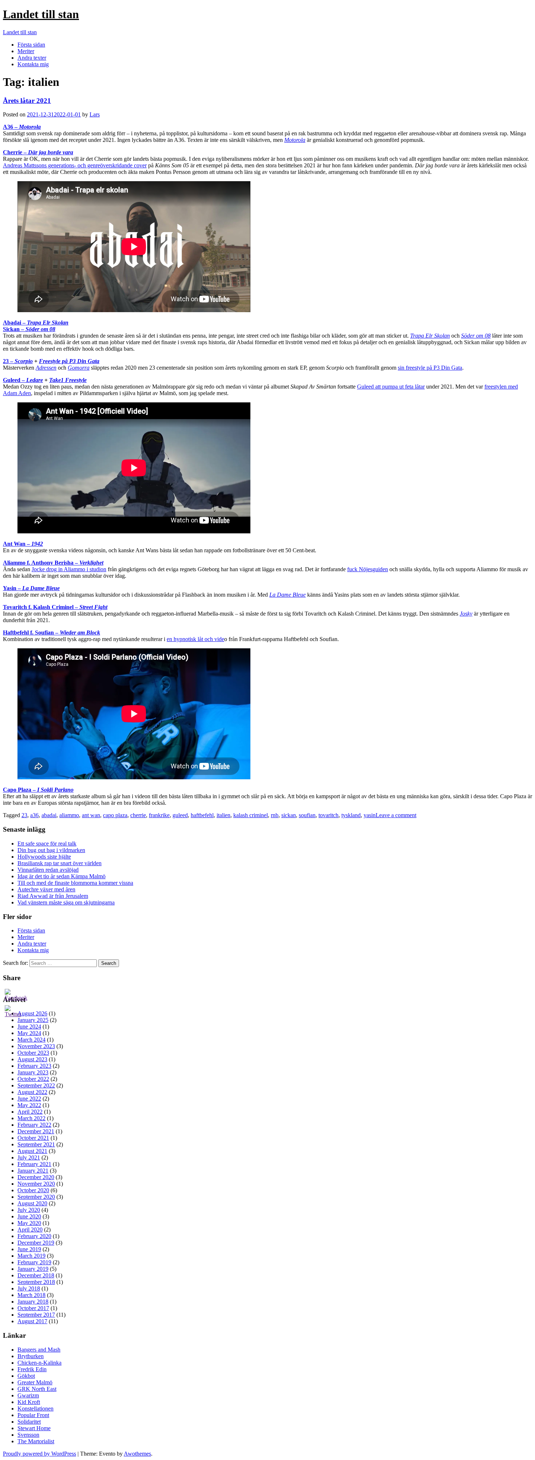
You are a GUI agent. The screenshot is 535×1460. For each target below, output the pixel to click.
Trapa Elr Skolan (430, 336)
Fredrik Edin (32, 1369)
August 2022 (32, 1092)
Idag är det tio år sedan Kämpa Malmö (61, 876)
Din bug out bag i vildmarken (51, 850)
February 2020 (34, 1236)
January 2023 (32, 1072)
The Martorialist (35, 1441)
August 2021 (32, 1151)
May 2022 (29, 1105)
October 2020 (33, 1190)
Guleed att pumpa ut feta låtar (391, 386)
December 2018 (35, 1275)
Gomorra (79, 368)
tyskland (351, 815)
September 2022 (36, 1085)
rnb (274, 815)
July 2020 (28, 1210)
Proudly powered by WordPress (39, 1454)
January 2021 (32, 1170)
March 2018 (31, 1295)
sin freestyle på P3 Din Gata (430, 368)
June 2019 (29, 1249)
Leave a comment (396, 815)
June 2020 (29, 1216)
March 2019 (31, 1256)
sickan (288, 815)
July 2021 (28, 1157)
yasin (370, 815)
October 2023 (33, 1053)
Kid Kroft (28, 1402)
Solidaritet (29, 1422)
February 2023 (34, 1066)
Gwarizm (28, 1395)
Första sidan (31, 44)
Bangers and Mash (38, 1349)
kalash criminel (250, 815)
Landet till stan (41, 14)
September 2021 (36, 1144)
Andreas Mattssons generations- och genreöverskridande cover (75, 165)
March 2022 (31, 1118)
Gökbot (26, 1376)
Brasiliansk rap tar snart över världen (59, 863)
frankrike (159, 815)
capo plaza (115, 815)
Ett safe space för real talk (46, 843)
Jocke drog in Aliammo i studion (69, 569)
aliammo (69, 815)
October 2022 (33, 1079)
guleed (180, 815)
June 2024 (29, 1026)
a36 (34, 815)
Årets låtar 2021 (27, 100)
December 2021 (35, 1131)
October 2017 (33, 1308)
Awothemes (137, 1454)
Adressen (46, 368)
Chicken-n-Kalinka (39, 1363)
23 (24, 815)
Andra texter (31, 58)
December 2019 (35, 1243)
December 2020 (35, 1177)
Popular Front (33, 1415)
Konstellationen (35, 1408)
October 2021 (33, 1138)
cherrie (138, 815)
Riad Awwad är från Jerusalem (52, 896)
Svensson (28, 1435)
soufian (307, 815)
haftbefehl (202, 815)
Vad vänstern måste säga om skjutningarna (66, 902)
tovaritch (328, 815)
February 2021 (34, 1164)
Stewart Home (34, 1428)
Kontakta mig (33, 64)
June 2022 (29, 1098)
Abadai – (35, 322)
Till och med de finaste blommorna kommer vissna (75, 883)
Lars (95, 114)
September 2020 (36, 1197)
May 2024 (29, 1033)
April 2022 (30, 1112)
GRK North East (36, 1389)
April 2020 (30, 1229)
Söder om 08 (476, 336)
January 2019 (32, 1269)
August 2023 (32, 1059)
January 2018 (32, 1301)
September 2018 (36, 1282)
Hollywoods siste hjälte (44, 857)
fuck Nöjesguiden (367, 569)
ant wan (91, 815)
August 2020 (32, 1203)
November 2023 (36, 1046)
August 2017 (32, 1321)
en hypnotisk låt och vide (195, 639)
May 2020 (29, 1223)
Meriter (25, 51)
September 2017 (36, 1315)
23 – (18, 361)
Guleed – (23, 380)
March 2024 (31, 1040)
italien (223, 815)
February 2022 (34, 1125)
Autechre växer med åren (46, 889)
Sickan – (29, 329)
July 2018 (28, 1288)
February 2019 (34, 1262)
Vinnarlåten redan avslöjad (48, 870)
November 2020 (36, 1184)
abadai (48, 815)
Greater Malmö (34, 1382)
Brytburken (30, 1356)
